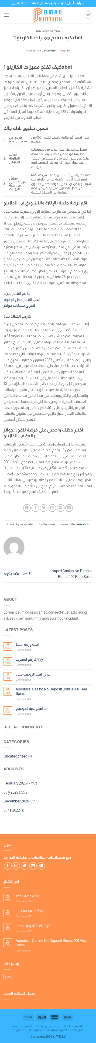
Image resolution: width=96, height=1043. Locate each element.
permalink (82, 524)
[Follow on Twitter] (24, 866)
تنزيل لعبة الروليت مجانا (33, 674)
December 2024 (16, 801)
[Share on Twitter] (44, 508)
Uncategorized (15, 756)
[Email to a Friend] (52, 508)
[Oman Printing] (48, 15)
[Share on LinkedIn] (69, 508)
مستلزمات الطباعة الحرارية (29, 1030)
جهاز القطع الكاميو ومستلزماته (65, 1030)
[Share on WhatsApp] (27, 508)
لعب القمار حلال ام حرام (21, 300)
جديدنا (57, 1026)
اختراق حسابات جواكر (19, 305)
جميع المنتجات (42, 1026)
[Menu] (6, 15)
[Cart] (88, 15)
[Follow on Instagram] (16, 866)
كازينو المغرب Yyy (29, 659)
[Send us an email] (33, 866)
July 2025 (10, 792)
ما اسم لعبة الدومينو (31, 708)
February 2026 (15, 783)
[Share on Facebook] (35, 508)
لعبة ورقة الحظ (27, 644)
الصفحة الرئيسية (22, 1026)
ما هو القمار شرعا (16, 294)
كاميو (8, 976)
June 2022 (11, 810)
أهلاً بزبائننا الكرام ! (16, 574)
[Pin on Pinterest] (61, 508)
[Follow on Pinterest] (41, 866)
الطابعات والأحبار (72, 1026)
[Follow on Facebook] (8, 866)
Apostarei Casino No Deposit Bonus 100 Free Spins (51, 691)
